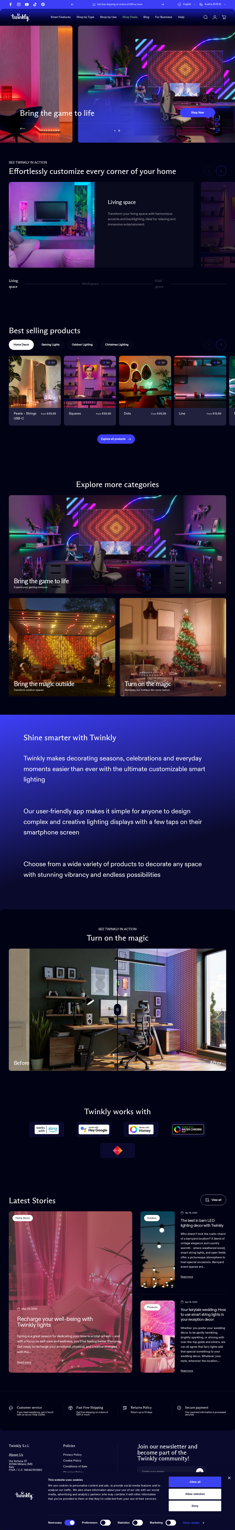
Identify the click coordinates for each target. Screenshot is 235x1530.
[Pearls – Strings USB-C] (35, 382)
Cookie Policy (72, 1460)
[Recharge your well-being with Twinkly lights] (70, 1292)
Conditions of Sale (75, 1466)
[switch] (105, 1523)
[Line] (200, 382)
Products (152, 1307)
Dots (127, 413)
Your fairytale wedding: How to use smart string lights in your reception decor (203, 1315)
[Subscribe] (199, 1471)
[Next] (163, 4)
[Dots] (145, 382)
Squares (75, 413)
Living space (13, 284)
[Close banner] (229, 1478)
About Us (16, 1455)
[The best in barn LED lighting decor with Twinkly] (157, 1249)
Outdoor (152, 1218)
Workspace (90, 285)
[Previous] (72, 4)
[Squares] (90, 382)
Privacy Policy (72, 1454)
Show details (191, 1522)
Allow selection (195, 1493)
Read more (24, 1362)
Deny (195, 1505)
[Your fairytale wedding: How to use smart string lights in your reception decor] (157, 1337)
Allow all (194, 1481)
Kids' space (160, 284)
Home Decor (22, 1218)
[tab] (21, 345)
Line (182, 413)
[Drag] (117, 1010)
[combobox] (187, 4)
